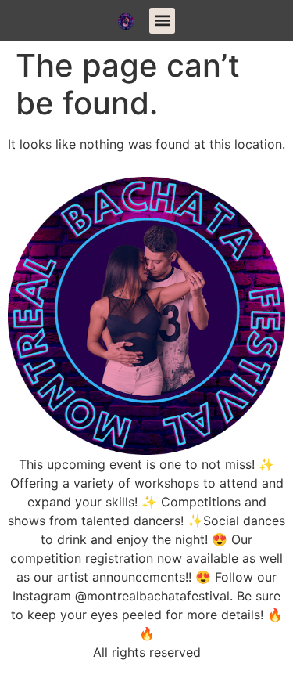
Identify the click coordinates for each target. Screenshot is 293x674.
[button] (162, 21)
